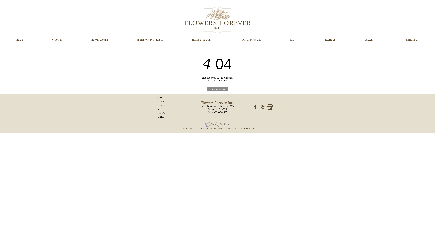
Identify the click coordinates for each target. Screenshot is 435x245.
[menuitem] (19, 40)
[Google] (270, 107)
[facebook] (255, 107)
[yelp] (262, 107)
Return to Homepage (217, 89)
